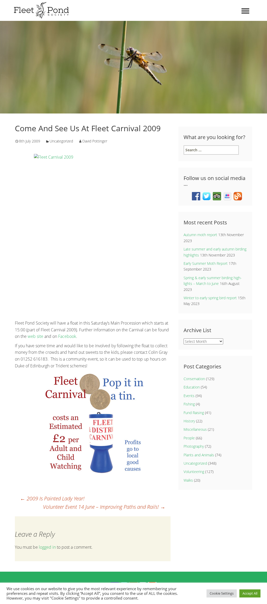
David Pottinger (94, 141)
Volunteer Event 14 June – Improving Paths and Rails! (104, 506)
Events (189, 395)
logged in (47, 547)
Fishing (189, 404)
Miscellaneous (195, 429)
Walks (188, 480)
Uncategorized (61, 141)
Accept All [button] (249, 593)
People (189, 437)
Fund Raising (194, 412)
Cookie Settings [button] (222, 593)
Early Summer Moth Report (206, 263)
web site (35, 336)
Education (192, 387)
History (189, 420)
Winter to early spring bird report (210, 297)
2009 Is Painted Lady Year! (52, 498)
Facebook (67, 336)
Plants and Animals (199, 454)
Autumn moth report (200, 234)
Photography (194, 446)
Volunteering (194, 471)
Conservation (194, 378)
